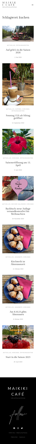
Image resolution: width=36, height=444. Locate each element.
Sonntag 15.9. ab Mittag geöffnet (18, 117)
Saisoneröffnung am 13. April (18, 164)
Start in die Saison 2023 (18, 357)
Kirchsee (25, 109)
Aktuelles (11, 45)
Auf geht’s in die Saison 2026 (18, 51)
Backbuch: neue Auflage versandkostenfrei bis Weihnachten (18, 211)
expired (18, 109)
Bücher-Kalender (19, 204)
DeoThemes (24, 433)
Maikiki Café (9, 3)
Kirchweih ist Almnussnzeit (18, 263)
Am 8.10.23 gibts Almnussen (18, 313)
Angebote (18, 257)
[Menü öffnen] (32, 5)
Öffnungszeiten (22, 45)
